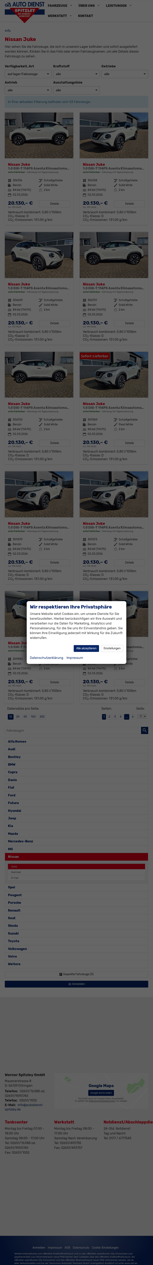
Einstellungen (112, 648)
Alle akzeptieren (86, 648)
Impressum (75, 658)
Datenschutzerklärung (46, 658)
